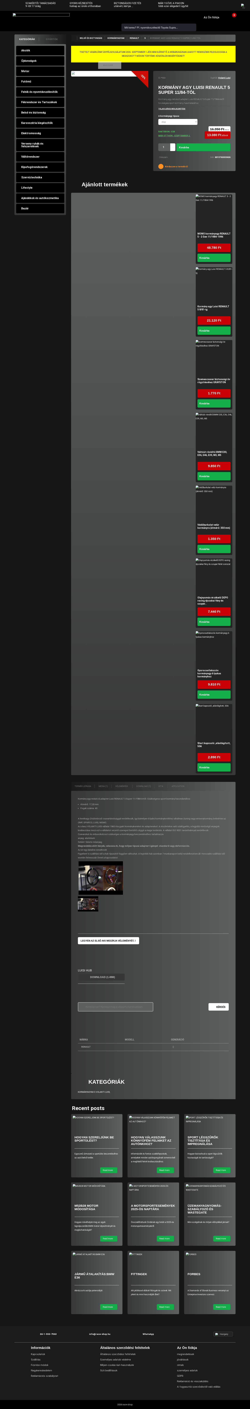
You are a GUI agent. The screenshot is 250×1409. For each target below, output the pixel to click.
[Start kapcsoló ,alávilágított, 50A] (214, 722)
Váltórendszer (30, 156)
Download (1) (143, 786)
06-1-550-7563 (87, 17)
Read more (108, 1170)
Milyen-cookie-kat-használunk (117, 1365)
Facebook (220, 6)
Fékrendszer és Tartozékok (39, 102)
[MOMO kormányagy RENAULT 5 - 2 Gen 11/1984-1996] (214, 212)
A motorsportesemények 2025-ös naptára (153, 1207)
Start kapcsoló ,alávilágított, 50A (213, 745)
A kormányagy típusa (169, 116)
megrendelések (185, 1354)
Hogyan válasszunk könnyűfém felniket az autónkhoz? (151, 1141)
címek (180, 1365)
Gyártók (52, 39)
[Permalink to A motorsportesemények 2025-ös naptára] (153, 1188)
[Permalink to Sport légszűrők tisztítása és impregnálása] (210, 1120)
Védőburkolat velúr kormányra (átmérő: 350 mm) (213, 526)
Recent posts (88, 1108)
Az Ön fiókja (211, 17)
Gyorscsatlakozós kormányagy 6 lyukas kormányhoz (209, 673)
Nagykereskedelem (41, 1370)
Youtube (233, 6)
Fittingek (139, 1274)
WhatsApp (107, 17)
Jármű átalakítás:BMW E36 (94, 1275)
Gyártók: (214, 78)
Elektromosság (31, 133)
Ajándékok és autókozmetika (40, 198)
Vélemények (121, 786)
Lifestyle (26, 187)
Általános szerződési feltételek (118, 1354)
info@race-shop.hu (99, 1334)
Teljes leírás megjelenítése (171, 109)
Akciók (25, 50)
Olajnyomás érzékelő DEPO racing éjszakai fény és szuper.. (212, 600)
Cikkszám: (163, 157)
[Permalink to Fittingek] (153, 1254)
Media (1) (103, 786)
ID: (159, 78)
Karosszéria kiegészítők (37, 123)
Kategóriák (27, 39)
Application (178, 786)
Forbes (194, 1274)
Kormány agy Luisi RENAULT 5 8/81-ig (213, 308)
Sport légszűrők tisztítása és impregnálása (203, 1141)
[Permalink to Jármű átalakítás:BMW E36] (97, 1254)
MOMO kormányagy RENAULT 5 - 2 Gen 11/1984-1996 (214, 235)
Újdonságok (29, 60)
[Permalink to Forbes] (210, 1254)
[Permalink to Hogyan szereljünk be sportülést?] (97, 1118)
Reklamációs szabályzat (44, 1375)
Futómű (26, 81)
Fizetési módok (39, 1365)
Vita (161, 786)
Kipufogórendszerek (34, 167)
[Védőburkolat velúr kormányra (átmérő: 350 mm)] (214, 504)
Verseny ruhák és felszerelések (32, 145)
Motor (25, 71)
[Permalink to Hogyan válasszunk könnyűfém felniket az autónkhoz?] (153, 1120)
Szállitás (35, 1359)
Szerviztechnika (31, 177)
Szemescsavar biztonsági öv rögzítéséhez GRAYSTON (213, 381)
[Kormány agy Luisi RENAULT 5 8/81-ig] (214, 285)
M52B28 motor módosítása (86, 1207)
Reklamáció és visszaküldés (192, 1381)
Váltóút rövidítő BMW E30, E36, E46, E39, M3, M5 (212, 453)
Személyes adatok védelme (115, 1359)
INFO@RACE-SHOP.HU (97, 17)
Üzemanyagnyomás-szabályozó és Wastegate (204, 1209)
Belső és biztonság (33, 112)
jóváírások (182, 1359)
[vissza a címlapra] (74, 38)
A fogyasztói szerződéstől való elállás (198, 1386)
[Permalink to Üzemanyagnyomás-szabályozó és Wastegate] (210, 1188)
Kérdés (220, 1007)
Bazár (25, 208)
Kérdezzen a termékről (176, 166)
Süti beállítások (108, 1370)
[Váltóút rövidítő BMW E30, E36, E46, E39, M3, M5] (214, 431)
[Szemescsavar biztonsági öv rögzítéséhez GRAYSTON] (214, 358)
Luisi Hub (85, 970)
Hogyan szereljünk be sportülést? (94, 1139)
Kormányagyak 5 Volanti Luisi (94, 1092)
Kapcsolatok (38, 1354)
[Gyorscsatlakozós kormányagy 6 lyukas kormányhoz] (214, 649)
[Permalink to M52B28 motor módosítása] (97, 1186)
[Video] (101, 878)
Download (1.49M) (102, 977)
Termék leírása (82, 786)
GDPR (180, 1375)
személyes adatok (187, 1370)
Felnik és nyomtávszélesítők (39, 91)
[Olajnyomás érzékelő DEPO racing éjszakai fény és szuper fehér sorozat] (214, 576)
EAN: (212, 157)
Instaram (226, 6)
